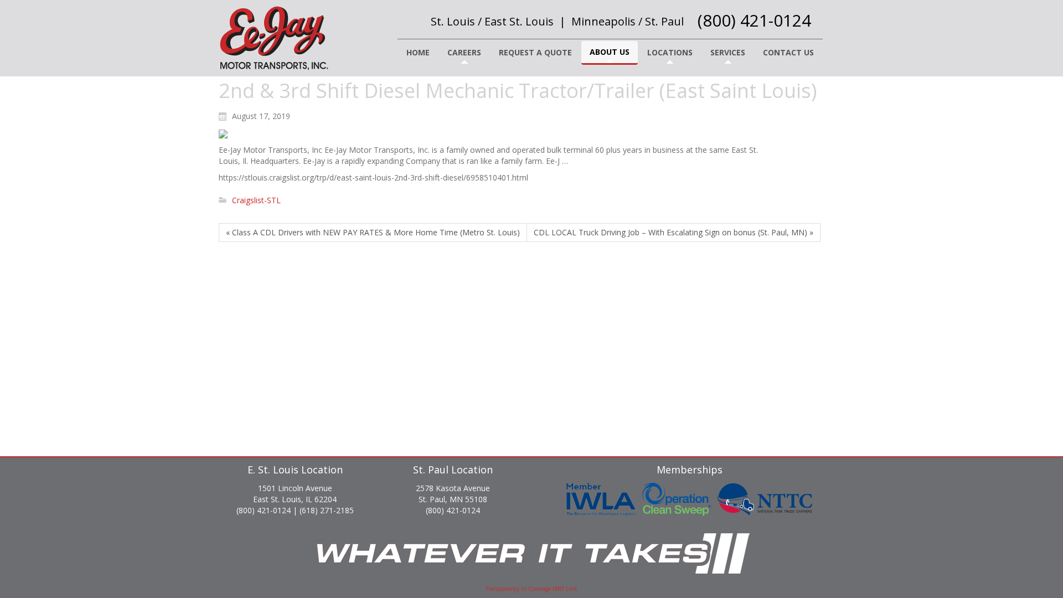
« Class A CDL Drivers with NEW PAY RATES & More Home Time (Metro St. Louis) (373, 232)
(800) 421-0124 (754, 20)
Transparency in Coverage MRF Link (531, 588)
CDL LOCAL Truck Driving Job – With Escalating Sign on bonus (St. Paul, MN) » (673, 232)
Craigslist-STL (256, 200)
